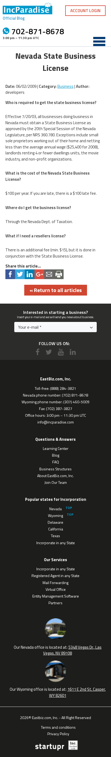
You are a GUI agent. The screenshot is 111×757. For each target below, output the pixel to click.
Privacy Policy (58, 733)
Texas (55, 536)
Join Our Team (55, 482)
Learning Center (55, 448)
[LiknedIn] (72, 352)
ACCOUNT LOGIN (85, 11)
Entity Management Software (55, 596)
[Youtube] (61, 352)
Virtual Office (56, 589)
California (55, 529)
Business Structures (55, 469)
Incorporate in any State (55, 543)
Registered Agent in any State (55, 575)
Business (65, 86)
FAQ (55, 462)
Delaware (55, 522)
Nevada (55, 509)
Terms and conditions (58, 726)
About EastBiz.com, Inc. (55, 475)
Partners (55, 603)
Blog (55, 455)
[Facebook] (37, 352)
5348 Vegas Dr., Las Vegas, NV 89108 (72, 650)
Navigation (99, 41)
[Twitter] (48, 352)
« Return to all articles (56, 290)
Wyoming (55, 515)
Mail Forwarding (55, 582)
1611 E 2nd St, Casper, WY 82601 (77, 692)
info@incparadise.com (55, 422)
